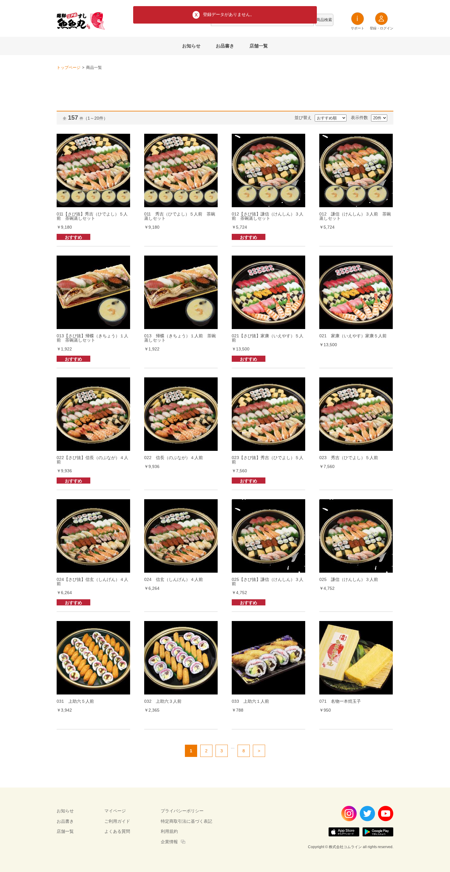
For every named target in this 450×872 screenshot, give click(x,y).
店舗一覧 (258, 45)
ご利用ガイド (117, 821)
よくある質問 (117, 831)
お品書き (225, 45)
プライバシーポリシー (182, 810)
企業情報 (169, 841)
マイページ (115, 810)
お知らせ (191, 45)
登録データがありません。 (228, 14)
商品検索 (324, 19)
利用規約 (169, 831)
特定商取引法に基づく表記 (186, 821)
